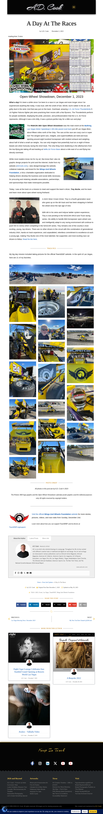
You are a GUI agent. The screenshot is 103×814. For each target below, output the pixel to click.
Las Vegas (46, 592)
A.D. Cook (98, 806)
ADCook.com (21, 166)
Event (40, 592)
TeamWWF (52, 592)
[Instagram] (19, 573)
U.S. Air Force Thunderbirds (79, 109)
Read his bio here (30, 239)
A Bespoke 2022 (74, 678)
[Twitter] (25, 573)
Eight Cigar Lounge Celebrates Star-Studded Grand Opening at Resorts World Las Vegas (29, 672)
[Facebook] (15, 573)
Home (39, 582)
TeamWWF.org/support (17, 527)
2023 (36, 592)
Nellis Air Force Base (51, 149)
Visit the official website (55, 514)
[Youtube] (28, 573)
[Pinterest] (22, 573)
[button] (21, 605)
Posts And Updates (47, 582)
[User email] (31, 573)
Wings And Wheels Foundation (65, 592)
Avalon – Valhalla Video (29, 732)
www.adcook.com (82, 567)
